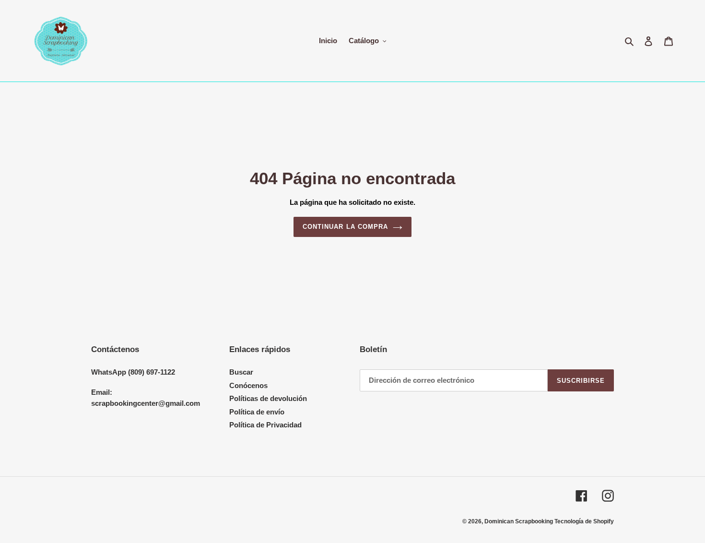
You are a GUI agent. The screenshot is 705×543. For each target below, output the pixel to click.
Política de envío (256, 412)
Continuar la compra (345, 226)
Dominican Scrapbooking (519, 521)
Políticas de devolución (268, 398)
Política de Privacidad (265, 425)
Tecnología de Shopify (584, 521)
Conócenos (248, 385)
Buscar (241, 372)
